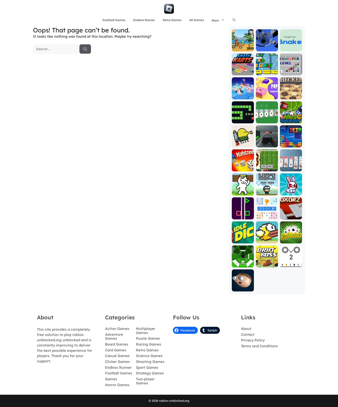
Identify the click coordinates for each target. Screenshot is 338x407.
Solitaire (291, 240)
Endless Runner (144, 20)
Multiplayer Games (145, 330)
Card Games (115, 350)
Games (111, 379)
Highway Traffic (267, 142)
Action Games (117, 328)
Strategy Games (150, 373)
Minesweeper (291, 72)
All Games (196, 20)
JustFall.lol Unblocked (243, 94)
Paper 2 (267, 96)
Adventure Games (114, 336)
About (246, 328)
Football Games (113, 20)
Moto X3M (242, 48)
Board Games (116, 344)
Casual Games (117, 356)
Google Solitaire (266, 118)
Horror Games (117, 385)
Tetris (291, 144)
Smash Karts (242, 72)
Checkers (291, 96)
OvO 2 (290, 264)
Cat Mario (242, 192)
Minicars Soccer (291, 118)
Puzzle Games (148, 338)
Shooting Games (150, 361)
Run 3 (266, 48)
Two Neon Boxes (242, 214)
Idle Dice (243, 240)
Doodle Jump (242, 142)
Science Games (149, 356)
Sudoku (267, 216)
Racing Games (148, 344)
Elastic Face (243, 288)
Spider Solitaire (291, 166)
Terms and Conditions (259, 346)
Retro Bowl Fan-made (266, 166)
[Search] (85, 49)
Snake (242, 120)
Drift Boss (266, 264)
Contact (247, 334)
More (215, 20)
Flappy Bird (267, 240)
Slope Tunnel (243, 264)
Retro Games (172, 20)
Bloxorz (291, 216)
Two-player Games (145, 381)
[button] (234, 20)
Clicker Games (117, 361)
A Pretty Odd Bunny (291, 190)
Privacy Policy (253, 340)
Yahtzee (243, 168)
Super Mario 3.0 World (266, 70)
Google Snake (290, 46)
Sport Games (147, 367)
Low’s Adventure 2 (267, 190)
